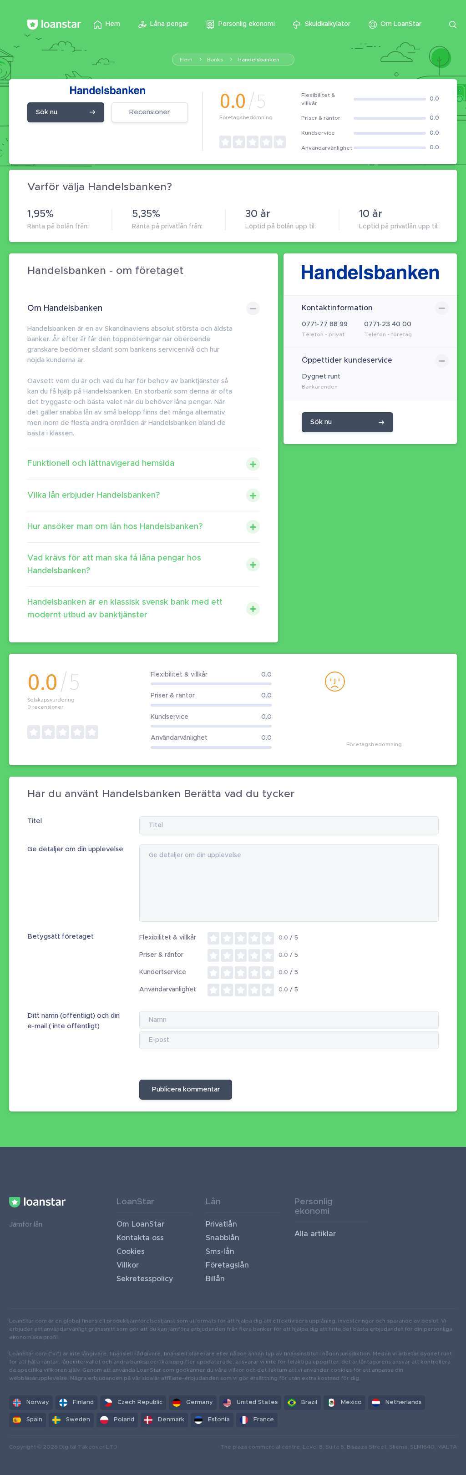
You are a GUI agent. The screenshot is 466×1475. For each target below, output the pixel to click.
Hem (186, 59)
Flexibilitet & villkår (167, 938)
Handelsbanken (258, 59)
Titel (34, 821)
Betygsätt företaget (60, 936)
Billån (215, 1279)
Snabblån (222, 1238)
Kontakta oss (140, 1238)
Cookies (130, 1251)
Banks (215, 59)
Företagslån (227, 1265)
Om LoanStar (140, 1224)
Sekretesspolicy (144, 1279)
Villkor (127, 1265)
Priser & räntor (161, 955)
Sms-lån (220, 1251)
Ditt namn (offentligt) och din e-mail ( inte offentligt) (73, 1021)
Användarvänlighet (167, 989)
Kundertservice (162, 972)
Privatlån (221, 1224)
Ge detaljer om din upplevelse (75, 849)
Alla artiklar (315, 1234)
